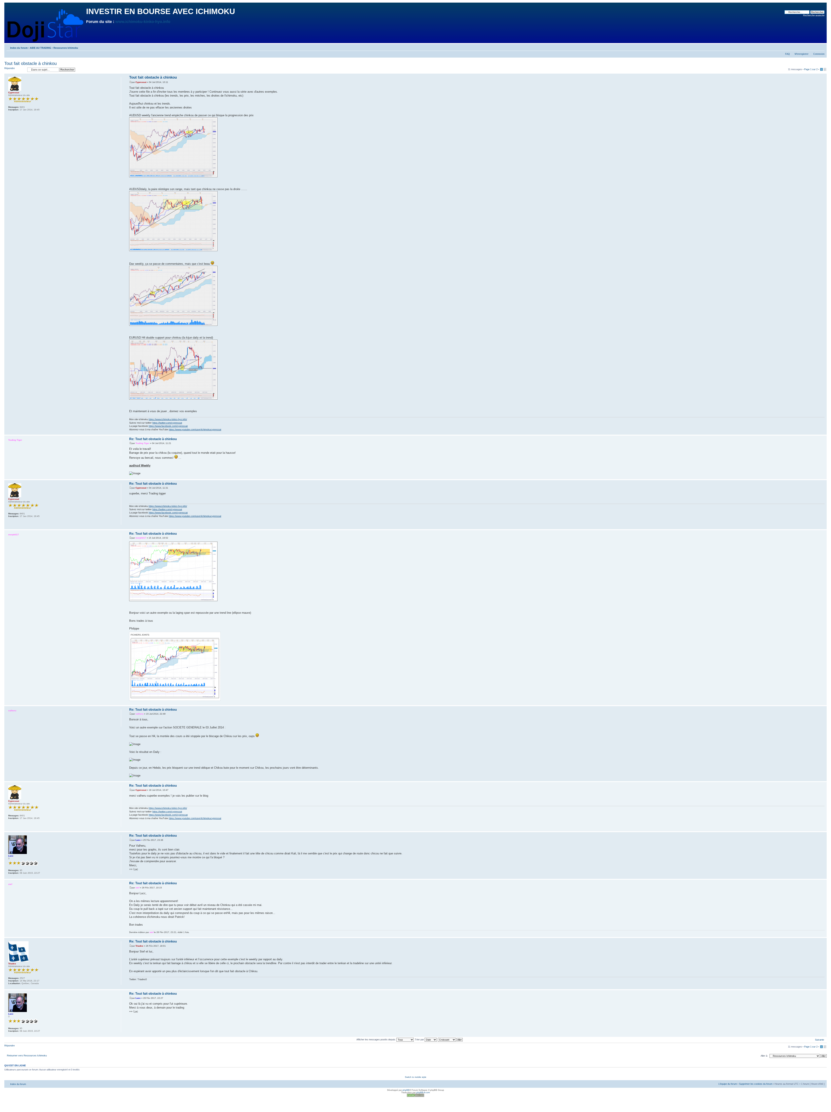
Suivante (819, 1039)
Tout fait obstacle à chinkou (30, 63)
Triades (139, 946)
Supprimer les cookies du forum (755, 1084)
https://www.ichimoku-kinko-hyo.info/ (168, 419)
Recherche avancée (814, 15)
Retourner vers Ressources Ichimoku (27, 1055)
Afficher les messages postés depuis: (376, 1039)
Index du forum (19, 48)
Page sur (811, 69)
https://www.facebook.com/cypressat (168, 426)
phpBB (406, 1090)
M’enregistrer (801, 54)
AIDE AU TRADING (40, 48)
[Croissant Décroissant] (450, 1039)
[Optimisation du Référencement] (415, 1096)
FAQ (787, 54)
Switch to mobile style (415, 1077)
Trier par (420, 1039)
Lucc (138, 840)
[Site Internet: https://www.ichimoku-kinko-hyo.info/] (10, 115)
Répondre (9, 68)
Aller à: (764, 1055)
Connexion (819, 54)
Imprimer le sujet (814, 47)
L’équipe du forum (727, 1084)
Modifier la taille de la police (821, 47)
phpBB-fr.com (423, 1092)
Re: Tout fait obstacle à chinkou (153, 439)
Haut (823, 432)
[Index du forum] (45, 24)
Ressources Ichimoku (65, 48)
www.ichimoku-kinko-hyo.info (142, 21)
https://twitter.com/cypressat (167, 422)
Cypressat (140, 82)
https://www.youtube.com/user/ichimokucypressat (195, 429)
